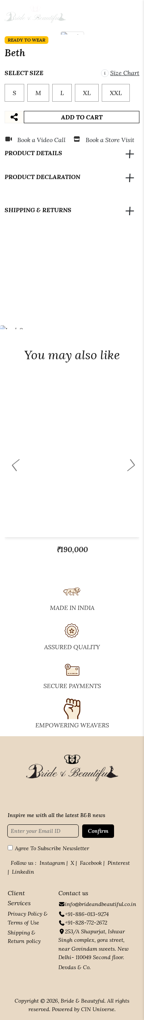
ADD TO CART (82, 117)
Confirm (98, 830)
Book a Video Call (41, 140)
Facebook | (92, 862)
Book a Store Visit (110, 140)
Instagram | (54, 862)
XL (87, 93)
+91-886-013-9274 (87, 914)
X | (74, 862)
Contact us (73, 893)
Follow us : (23, 862)
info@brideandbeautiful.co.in (100, 904)
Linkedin (23, 871)
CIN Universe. (98, 1009)
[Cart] (117, 14)
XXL (116, 93)
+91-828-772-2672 (86, 922)
